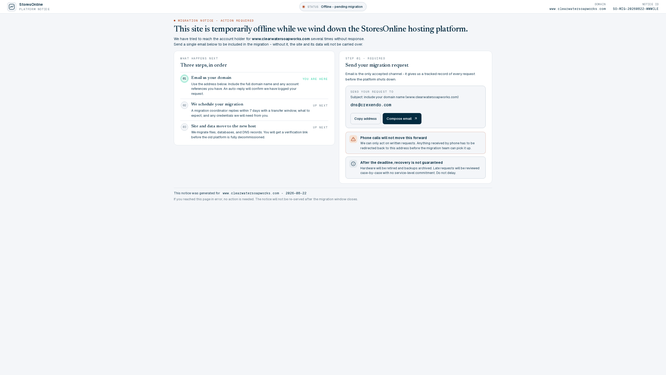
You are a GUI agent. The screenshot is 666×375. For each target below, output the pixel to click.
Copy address (365, 118)
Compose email (399, 118)
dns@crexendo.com (370, 105)
